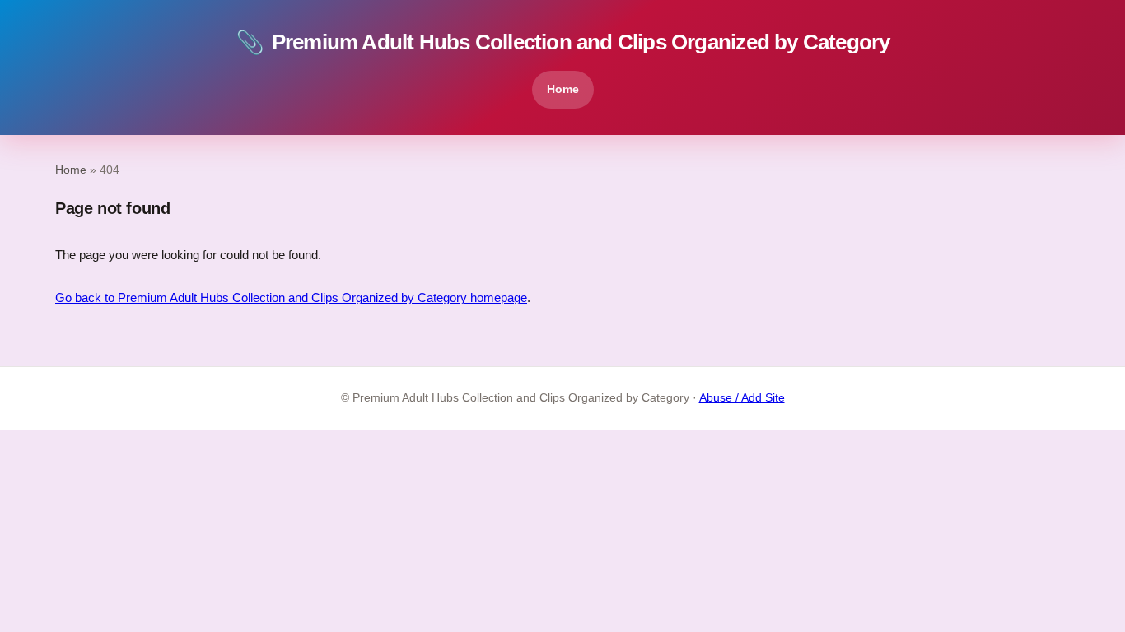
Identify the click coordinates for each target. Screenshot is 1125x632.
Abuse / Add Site (742, 398)
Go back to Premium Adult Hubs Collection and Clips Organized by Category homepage (291, 297)
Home (563, 88)
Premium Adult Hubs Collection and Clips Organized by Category (563, 42)
